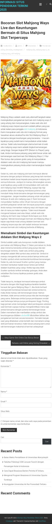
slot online (9, 50)
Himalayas (9, 521)
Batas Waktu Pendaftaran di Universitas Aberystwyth (26, 457)
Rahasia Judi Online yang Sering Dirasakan (31, 343)
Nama (4, 391)
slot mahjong (15, 54)
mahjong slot (30, 50)
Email (4, 401)
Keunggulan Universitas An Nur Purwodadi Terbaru (25, 484)
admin (20, 46)
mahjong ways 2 (41, 50)
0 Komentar (32, 46)
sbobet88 (25, 315)
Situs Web (5, 411)
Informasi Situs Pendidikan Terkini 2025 (14, 6)
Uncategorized (17, 50)
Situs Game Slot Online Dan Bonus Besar (20, 338)
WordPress (42, 521)
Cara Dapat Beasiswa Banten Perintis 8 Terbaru (24, 471)
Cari (2, 437)
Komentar (5, 366)
